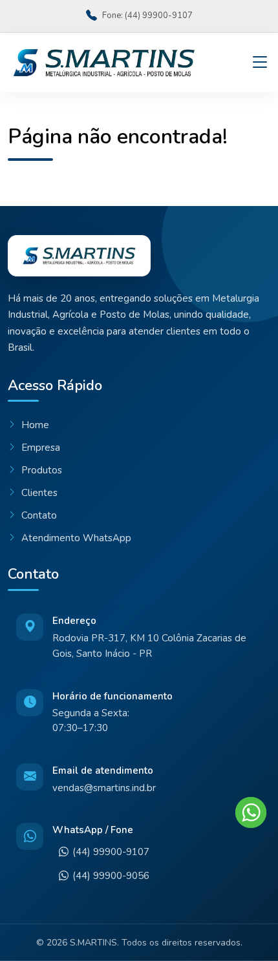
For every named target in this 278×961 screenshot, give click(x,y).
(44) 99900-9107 (110, 851)
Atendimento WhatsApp (76, 538)
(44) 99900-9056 (110, 875)
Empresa (40, 447)
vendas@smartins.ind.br (104, 787)
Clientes (39, 492)
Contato (39, 515)
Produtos (41, 470)
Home (35, 424)
